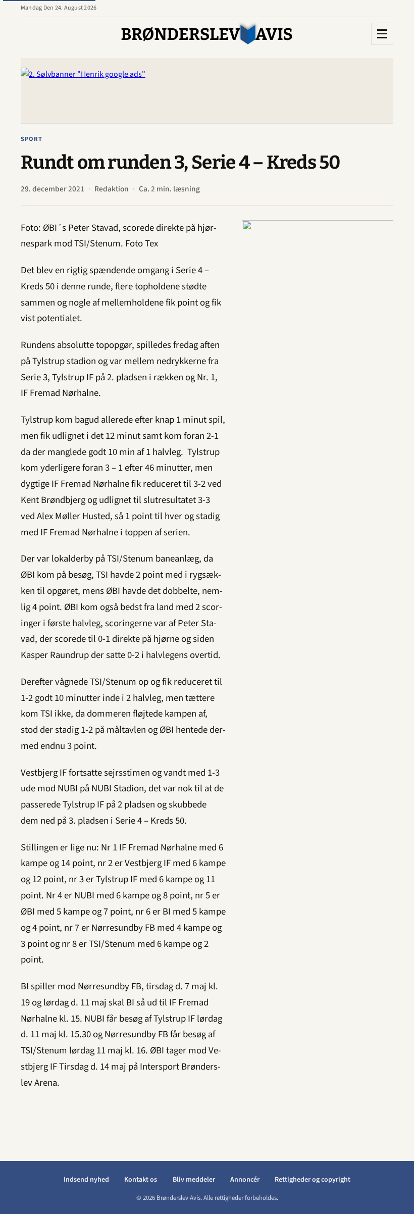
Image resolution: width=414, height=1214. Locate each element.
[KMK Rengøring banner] (317, 371)
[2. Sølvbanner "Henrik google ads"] (207, 91)
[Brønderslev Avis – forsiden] (207, 34)
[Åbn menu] (382, 34)
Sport (31, 138)
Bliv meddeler (194, 1180)
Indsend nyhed (86, 1180)
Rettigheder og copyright (312, 1180)
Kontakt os (140, 1180)
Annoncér (245, 1180)
